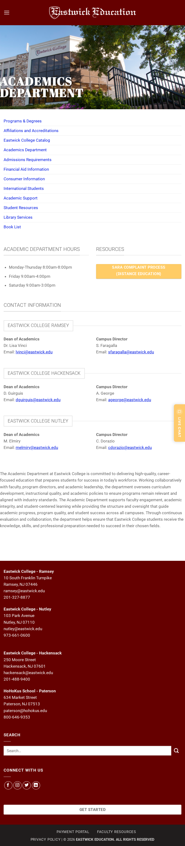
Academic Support (21, 198)
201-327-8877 (17, 597)
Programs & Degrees (23, 121)
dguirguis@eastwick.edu (38, 399)
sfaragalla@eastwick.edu (131, 352)
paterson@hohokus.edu (25, 710)
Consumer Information (24, 178)
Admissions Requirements (28, 159)
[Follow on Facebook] (8, 785)
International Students (24, 188)
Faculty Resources (116, 832)
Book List (12, 226)
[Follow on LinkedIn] (36, 785)
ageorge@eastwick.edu (129, 399)
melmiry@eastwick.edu (37, 447)
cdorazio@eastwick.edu (130, 447)
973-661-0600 (17, 635)
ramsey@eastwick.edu (24, 590)
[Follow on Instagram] (17, 785)
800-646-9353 (17, 717)
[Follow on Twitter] (26, 785)
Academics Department (25, 149)
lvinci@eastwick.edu (34, 352)
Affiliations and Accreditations (31, 130)
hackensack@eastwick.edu (28, 672)
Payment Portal (73, 832)
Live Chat (180, 427)
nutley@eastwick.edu (23, 628)
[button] (7, 12)
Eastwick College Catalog (27, 140)
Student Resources (21, 207)
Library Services (18, 217)
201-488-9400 (17, 679)
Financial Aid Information (26, 169)
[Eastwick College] (92, 12)
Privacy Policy (46, 839)
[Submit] (176, 751)
